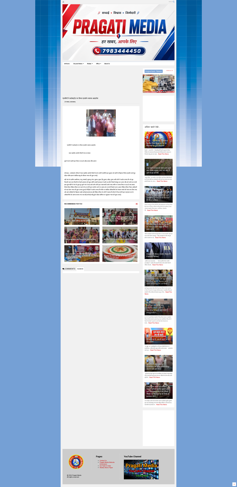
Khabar (89, 63)
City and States (77, 63)
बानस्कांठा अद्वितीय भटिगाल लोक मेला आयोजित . (78, 221)
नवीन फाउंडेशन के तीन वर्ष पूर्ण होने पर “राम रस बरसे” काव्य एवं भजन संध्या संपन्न (157, 226)
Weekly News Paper (106, 467)
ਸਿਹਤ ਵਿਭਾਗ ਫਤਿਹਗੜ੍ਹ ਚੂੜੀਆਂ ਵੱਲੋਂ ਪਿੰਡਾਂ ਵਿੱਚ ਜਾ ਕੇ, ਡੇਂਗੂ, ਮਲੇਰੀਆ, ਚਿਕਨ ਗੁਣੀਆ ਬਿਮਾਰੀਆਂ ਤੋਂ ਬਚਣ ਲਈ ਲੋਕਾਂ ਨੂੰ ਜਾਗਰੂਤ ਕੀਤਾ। (157, 308)
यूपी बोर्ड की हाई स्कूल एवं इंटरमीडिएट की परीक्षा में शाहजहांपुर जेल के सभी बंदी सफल (157, 366)
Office (98, 63)
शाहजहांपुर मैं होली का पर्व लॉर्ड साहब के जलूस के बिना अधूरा (119, 239)
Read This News (159, 87)
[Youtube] (63, 1)
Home (68, 63)
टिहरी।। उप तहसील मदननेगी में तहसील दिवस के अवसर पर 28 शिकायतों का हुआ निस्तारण (156, 143)
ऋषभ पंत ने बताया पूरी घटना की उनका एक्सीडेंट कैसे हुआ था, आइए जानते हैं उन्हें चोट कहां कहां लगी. (158, 75)
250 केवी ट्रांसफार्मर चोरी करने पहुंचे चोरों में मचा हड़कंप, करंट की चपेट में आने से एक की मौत (158, 170)
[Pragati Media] (118, 59)
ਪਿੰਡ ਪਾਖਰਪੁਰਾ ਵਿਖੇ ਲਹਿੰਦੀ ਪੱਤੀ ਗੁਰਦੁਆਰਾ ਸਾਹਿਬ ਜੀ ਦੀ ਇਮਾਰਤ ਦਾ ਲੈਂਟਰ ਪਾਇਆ (157, 197)
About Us (107, 63)
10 (148, 383)
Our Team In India (105, 466)
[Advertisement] (100, 81)
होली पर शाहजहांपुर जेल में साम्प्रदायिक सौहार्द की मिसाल (81, 239)
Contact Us (103, 460)
